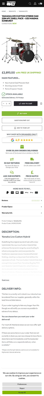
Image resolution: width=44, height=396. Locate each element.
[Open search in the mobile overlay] (30, 3)
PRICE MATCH (32, 176)
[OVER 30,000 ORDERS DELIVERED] (22, 147)
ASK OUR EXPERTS (11, 176)
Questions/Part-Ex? (22, 120)
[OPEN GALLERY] (22, 49)
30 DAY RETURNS (12, 163)
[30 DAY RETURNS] (12, 159)
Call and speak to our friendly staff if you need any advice (12, 180)
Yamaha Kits (23, 11)
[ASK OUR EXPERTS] (12, 172)
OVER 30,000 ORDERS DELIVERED (22, 150)
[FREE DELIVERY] (32, 159)
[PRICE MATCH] (32, 172)
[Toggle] (5, 280)
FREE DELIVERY (32, 163)
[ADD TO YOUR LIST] (41, 103)
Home (4, 11)
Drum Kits (12, 11)
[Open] (3, 4)
